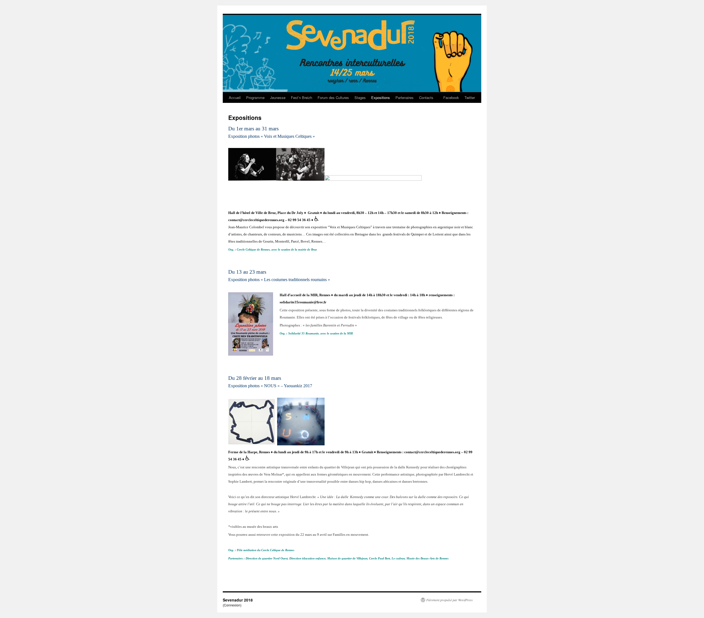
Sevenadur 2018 (238, 600)
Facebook (451, 97)
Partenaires (404, 97)
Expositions (380, 97)
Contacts (426, 97)
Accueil (235, 97)
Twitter (469, 97)
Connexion (232, 605)
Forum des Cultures (333, 97)
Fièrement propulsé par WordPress (449, 600)
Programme (255, 97)
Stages (360, 97)
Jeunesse (277, 97)
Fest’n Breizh (301, 97)
